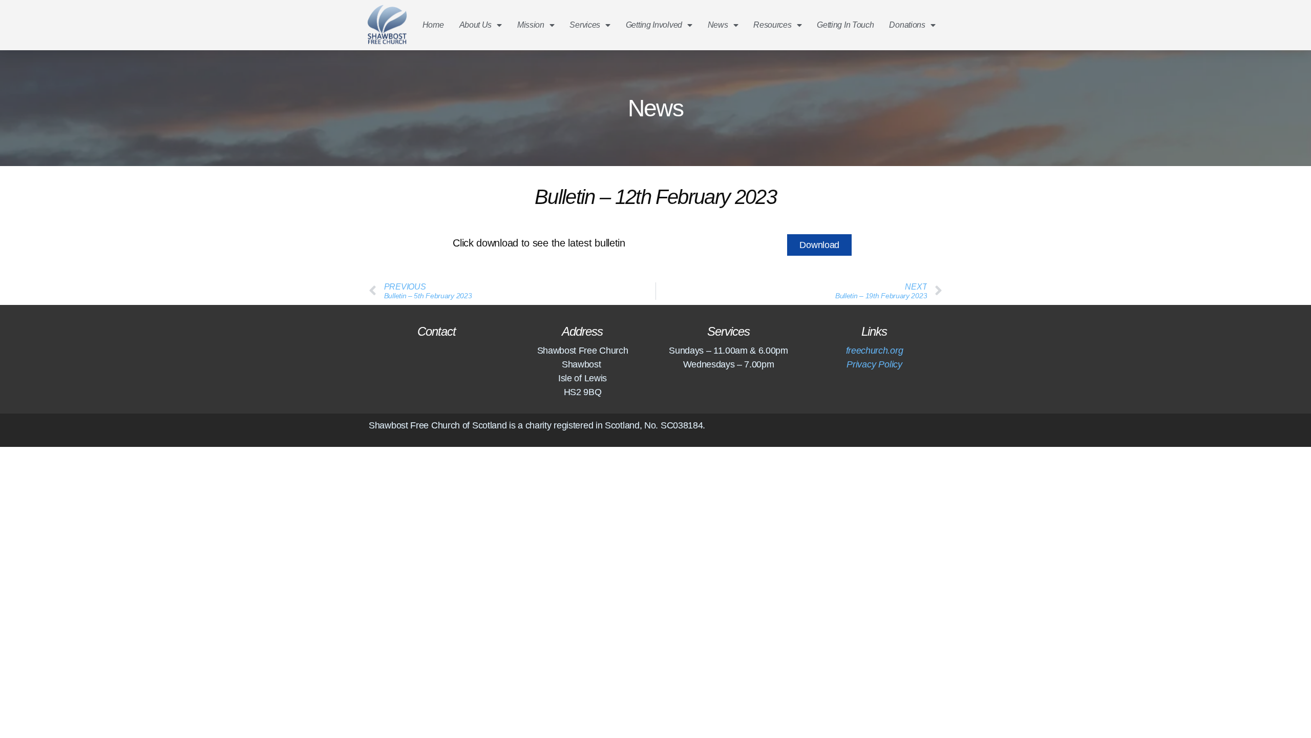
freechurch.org (874, 350)
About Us (475, 24)
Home (433, 24)
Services (584, 24)
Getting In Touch (845, 24)
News (718, 24)
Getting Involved (654, 24)
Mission (530, 24)
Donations (907, 24)
